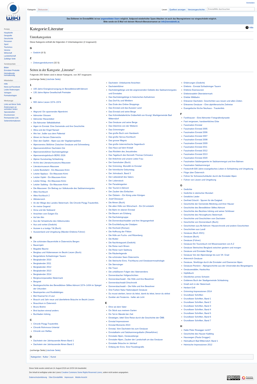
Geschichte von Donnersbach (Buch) (201, 222)
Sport (6, 44)
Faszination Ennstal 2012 (195, 150)
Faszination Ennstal (193, 125)
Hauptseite (8, 33)
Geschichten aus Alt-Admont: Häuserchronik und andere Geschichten (216, 226)
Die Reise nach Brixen (119, 246)
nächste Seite (53, 79)
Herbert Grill (189, 287)
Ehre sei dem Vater (118, 307)
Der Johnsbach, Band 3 (120, 173)
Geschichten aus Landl (194, 229)
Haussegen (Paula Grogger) (197, 337)
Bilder (6, 68)
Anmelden (250, 3)
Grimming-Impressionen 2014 (198, 291)
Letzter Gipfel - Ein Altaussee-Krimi (49, 177)
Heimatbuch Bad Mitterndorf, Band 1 (201, 341)
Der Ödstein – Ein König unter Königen (127, 195)
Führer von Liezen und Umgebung (200, 180)
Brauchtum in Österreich (44, 303)
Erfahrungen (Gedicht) (194, 83)
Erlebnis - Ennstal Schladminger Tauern (202, 86)
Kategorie (32, 9)
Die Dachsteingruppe (118, 217)
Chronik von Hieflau (42, 331)
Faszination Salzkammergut (197, 165)
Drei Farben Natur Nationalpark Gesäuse (128, 290)
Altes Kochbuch (40, 192)
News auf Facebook (12, 87)
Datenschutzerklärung (38, 377)
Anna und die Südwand (44, 210)
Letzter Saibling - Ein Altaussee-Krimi (50, 184)
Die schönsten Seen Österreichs (124, 257)
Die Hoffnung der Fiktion (120, 231)
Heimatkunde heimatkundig (9, 74)
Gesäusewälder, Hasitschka (197, 269)
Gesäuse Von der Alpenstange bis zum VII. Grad (206, 255)
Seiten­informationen (12, 121)
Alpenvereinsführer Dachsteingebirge (50, 152)
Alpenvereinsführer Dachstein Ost (49, 148)
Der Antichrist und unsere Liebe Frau (126, 159)
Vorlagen (7, 93)
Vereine (7, 50)
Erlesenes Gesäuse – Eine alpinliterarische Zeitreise (208, 104)
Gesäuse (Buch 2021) (194, 233)
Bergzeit (37, 281)
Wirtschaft (8, 53)
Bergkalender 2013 (42, 270)
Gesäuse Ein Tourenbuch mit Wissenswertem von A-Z (209, 244)
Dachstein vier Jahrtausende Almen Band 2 (53, 344)
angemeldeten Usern (110, 19)
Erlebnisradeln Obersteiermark (198, 93)
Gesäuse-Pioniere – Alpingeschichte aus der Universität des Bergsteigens (218, 266)
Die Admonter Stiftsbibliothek (46, 122)
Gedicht (36, 52)
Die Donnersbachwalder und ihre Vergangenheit (131, 220)
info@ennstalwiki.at (170, 22)
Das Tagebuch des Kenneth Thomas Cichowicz (131, 155)
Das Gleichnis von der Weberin (123, 126)
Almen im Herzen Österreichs (47, 137)
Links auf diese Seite (12, 104)
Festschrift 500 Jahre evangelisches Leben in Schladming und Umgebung (218, 169)
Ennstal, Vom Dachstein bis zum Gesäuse (128, 328)
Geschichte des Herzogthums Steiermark (203, 214)
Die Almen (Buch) (117, 202)
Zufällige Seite (10, 59)
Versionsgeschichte (196, 9)
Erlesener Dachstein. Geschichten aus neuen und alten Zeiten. (213, 101)
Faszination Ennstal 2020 (195, 158)
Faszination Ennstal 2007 (195, 136)
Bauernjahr (38, 245)
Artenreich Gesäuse (193, 258)
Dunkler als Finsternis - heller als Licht (126, 297)
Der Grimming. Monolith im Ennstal (125, 166)
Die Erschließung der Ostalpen (123, 224)
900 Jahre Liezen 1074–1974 (47, 102)
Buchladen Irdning (41, 314)
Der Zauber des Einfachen (121, 191)
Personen (8, 41)
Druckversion (9, 115)
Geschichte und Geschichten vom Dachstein (204, 218)
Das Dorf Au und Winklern (121, 100)
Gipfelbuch (189, 273)
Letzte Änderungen (11, 90)
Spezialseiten (9, 112)
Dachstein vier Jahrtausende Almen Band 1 (53, 340)
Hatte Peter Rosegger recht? (197, 330)
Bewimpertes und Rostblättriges (48, 292)
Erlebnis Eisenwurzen (194, 90)
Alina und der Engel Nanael (46, 130)
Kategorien (36, 357)
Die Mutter (113, 239)
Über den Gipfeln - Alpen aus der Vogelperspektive (57, 141)
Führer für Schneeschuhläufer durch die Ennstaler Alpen (210, 176)
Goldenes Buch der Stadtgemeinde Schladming (206, 280)
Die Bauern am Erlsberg (120, 213)
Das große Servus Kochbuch (122, 137)
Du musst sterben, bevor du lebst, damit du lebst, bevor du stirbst (139, 293)
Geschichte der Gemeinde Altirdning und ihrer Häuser (209, 204)
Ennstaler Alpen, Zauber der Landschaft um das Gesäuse (136, 339)
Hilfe (251, 27)
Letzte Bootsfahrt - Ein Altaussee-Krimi (51, 170)
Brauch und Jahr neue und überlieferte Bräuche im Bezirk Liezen (63, 299)
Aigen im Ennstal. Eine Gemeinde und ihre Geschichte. (59, 126)
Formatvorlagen (10, 95)
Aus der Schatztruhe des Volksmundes (51, 221)
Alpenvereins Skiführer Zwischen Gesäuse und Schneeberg (61, 144)
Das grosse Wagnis (118, 140)
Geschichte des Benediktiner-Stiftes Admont (204, 207)
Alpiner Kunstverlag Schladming (48, 159)
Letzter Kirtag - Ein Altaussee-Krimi (49, 181)
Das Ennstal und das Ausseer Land (125, 108)
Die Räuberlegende (118, 253)
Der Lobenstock (116, 180)
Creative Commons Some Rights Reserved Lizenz (81, 372)
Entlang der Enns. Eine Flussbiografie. (127, 347)
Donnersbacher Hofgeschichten (123, 275)
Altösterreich (39, 199)
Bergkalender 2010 (42, 259)
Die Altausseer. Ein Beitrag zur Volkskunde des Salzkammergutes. (64, 188)
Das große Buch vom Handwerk (124, 133)
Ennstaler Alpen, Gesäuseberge (123, 336)
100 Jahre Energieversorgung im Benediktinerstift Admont (60, 89)
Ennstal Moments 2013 (119, 325)
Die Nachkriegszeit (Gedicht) (122, 242)
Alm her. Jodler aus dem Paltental (49, 133)
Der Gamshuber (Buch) (120, 162)
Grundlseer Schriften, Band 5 (197, 313)
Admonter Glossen (42, 115)
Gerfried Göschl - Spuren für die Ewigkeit (203, 200)
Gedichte (188, 189)
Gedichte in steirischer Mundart (198, 193)
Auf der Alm (38, 217)
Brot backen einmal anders (46, 310)
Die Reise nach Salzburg (120, 250)
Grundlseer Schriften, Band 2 (197, 302)
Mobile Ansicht (81, 377)
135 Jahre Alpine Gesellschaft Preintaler (52, 92)
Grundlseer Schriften (193, 295)
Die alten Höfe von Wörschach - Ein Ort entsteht (131, 206)
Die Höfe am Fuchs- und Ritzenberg (125, 235)
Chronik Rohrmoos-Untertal (46, 327)
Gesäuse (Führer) (192, 240)
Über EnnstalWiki (56, 377)
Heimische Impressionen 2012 (198, 344)
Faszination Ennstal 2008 (195, 139)
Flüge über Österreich (194, 172)
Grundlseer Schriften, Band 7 (197, 320)
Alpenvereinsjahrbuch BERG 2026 (49, 155)
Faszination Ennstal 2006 (195, 132)
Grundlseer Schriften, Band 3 (197, 306)
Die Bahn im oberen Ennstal (122, 210)
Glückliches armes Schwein (196, 277)
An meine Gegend (41, 206)
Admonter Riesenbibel (43, 119)
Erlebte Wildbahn (192, 97)
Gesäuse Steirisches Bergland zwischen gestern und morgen (212, 247)
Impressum (69, 377)
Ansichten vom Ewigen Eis (45, 213)
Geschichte (8, 38)
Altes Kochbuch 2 (41, 195)
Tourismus (8, 47)
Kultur (45, 357)
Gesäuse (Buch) (191, 236)
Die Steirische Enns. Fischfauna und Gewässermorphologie (136, 260)
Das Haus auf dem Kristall (121, 148)
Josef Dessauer (116, 199)
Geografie (8, 36)
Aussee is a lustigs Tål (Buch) (47, 228)
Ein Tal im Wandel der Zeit (121, 314)
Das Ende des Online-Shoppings (124, 104)
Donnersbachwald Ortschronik (123, 282)
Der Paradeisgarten (118, 184)
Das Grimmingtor (117, 129)
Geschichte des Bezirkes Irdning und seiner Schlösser (209, 211)
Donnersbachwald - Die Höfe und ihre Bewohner (131, 279)
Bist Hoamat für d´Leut (44, 296)
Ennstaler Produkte (11, 70)
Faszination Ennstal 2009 (195, 143)
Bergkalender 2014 (42, 274)
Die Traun (113, 268)
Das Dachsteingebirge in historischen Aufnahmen (132, 97)
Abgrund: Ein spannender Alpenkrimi (50, 111)
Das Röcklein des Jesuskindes (123, 151)
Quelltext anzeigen (177, 9)
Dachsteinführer (116, 86)
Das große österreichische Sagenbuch (127, 144)
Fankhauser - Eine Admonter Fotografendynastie (207, 117)
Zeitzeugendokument (43, 62)
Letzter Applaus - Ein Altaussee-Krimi (50, 173)
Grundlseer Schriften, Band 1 (197, 298)
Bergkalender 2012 (42, 267)
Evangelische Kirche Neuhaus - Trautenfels (204, 108)
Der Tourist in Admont (119, 188)
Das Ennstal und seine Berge (122, 111)
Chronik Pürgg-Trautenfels (45, 324)
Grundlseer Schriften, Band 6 (197, 317)
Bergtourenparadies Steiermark (48, 278)
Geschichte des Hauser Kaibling (199, 334)
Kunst (53, 357)
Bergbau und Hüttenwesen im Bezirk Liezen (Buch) (57, 252)
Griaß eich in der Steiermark (197, 284)
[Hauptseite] (13, 12)
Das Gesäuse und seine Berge (123, 122)
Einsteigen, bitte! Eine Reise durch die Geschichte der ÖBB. (137, 317)
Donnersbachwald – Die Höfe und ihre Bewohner (132, 286)
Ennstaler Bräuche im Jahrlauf (123, 343)
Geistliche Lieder (191, 196)
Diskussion (43, 9)
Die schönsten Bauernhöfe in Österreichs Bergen (56, 241)
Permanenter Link (11, 118)
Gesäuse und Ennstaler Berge (198, 251)
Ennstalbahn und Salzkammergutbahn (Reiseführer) (133, 332)
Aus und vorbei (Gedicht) (45, 224)
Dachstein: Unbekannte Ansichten (124, 83)
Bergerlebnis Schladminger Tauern (49, 256)
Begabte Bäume (40, 249)
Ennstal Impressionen (119, 321)
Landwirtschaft (10, 56)
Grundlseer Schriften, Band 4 (197, 309)
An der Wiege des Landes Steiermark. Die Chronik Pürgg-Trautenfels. (66, 203)
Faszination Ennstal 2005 (195, 129)
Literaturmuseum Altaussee (46, 166)
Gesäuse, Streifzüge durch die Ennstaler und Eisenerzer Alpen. (213, 262)
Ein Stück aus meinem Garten (123, 310)
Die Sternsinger (116, 264)
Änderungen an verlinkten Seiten (11, 108)
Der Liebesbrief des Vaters (121, 177)
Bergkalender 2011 (42, 263)
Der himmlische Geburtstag (121, 169)
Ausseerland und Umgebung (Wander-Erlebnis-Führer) (59, 232)
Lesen (164, 9)
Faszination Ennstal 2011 (195, 147)
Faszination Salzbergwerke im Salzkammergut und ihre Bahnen (213, 161)
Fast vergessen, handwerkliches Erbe (201, 121)
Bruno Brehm (39, 307)
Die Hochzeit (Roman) (119, 228)
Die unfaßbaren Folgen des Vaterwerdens (128, 271)
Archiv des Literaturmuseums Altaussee (51, 162)
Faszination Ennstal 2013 (195, 154)
